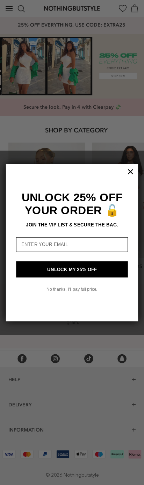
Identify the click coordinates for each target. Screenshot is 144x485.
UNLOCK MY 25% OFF (72, 269)
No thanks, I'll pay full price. (71, 289)
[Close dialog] (130, 171)
